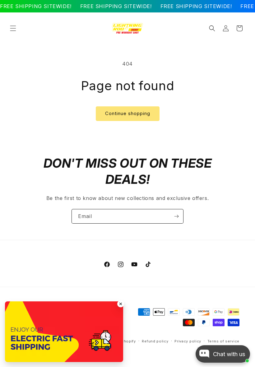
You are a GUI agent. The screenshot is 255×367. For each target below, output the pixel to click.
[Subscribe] (176, 216)
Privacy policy (187, 341)
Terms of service (223, 341)
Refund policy (155, 341)
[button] (13, 28)
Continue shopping (127, 113)
